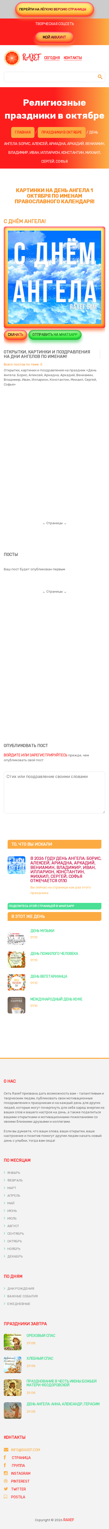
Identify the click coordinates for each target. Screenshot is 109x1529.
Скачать (15, 335)
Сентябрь (15, 1233)
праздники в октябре (62, 132)
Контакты (73, 58)
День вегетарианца (48, 976)
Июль (12, 1218)
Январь (13, 1173)
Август (13, 1226)
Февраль (15, 1180)
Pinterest (20, 1481)
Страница (21, 1458)
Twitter (18, 1489)
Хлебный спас (40, 1358)
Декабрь (15, 1256)
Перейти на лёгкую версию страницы (52, 9)
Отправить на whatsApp (55, 335)
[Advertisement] (54, 449)
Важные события (22, 1296)
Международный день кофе (56, 999)
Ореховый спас (41, 1336)
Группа (18, 1466)
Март (11, 1188)
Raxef (68, 1520)
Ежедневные (18, 1304)
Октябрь (14, 1241)
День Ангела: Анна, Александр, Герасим (63, 1404)
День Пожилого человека (54, 954)
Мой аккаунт (54, 37)
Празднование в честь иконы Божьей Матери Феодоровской (62, 1383)
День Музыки (42, 931)
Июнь (12, 1211)
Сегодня (52, 58)
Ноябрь (14, 1249)
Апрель (13, 1195)
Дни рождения (20, 1288)
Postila (18, 1497)
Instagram (20, 1473)
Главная (23, 132)
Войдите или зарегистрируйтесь (35, 755)
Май (10, 1203)
